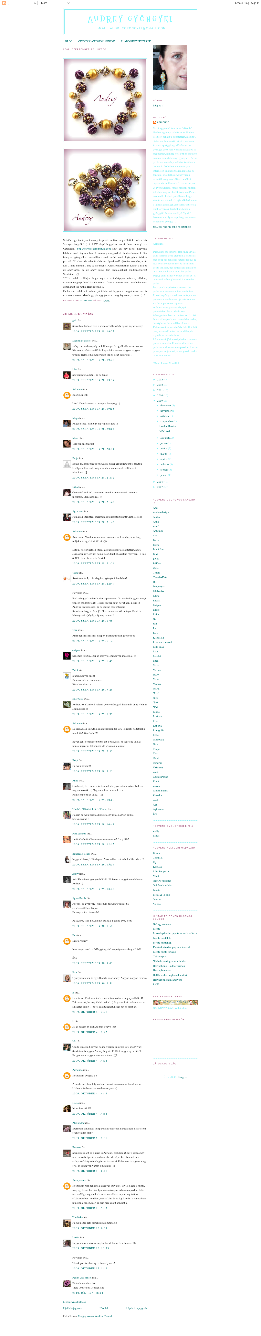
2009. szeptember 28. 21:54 (93, 563)
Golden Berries (167, 426)
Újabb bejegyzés (72, 1308)
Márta (156, 688)
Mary (156, 674)
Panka (156, 712)
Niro (155, 697)
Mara (75, 438)
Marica (157, 670)
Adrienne (77, 389)
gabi (74, 320)
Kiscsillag (158, 637)
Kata (155, 633)
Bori (155, 554)
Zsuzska (157, 795)
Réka (156, 735)
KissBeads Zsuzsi (162, 642)
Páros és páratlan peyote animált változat (175, 933)
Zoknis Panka (160, 776)
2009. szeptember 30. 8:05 (92, 963)
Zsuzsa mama (160, 790)
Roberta (76, 1147)
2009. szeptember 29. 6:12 (92, 641)
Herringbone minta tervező (167, 979)
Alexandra (78, 1123)
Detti (155, 582)
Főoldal (104, 1308)
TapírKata (158, 739)
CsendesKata (160, 577)
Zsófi (75, 670)
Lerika (76, 1237)
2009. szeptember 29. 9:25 (92, 771)
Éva (74, 935)
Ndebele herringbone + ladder (169, 961)
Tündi (156, 758)
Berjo (75, 458)
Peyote (156, 928)
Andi (155, 507)
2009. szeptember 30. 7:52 (92, 926)
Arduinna (158, 531)
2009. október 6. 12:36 (89, 1138)
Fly (155, 862)
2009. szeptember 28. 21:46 (93, 522)
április (164, 459)
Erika (156, 614)
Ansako (157, 526)
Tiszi (75, 573)
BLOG (68, 41)
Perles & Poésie (161, 894)
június (164, 448)
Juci (155, 628)
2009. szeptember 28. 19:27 (93, 331)
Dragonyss (159, 586)
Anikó (156, 517)
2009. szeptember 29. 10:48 (93, 824)
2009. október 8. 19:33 (89, 1208)
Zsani (156, 781)
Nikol (75, 487)
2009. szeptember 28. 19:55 (93, 408)
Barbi (156, 545)
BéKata (157, 563)
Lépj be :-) (158, 105)
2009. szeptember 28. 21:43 (93, 502)
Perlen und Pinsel (82, 1277)
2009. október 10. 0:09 (89, 1228)
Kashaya (157, 867)
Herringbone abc (162, 970)
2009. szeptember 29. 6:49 (92, 661)
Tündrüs (157, 763)
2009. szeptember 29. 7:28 (92, 689)
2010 (160, 395)
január (164, 475)
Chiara (156, 572)
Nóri (155, 707)
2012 (160, 385)
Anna (75, 780)
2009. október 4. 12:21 (89, 1012)
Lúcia (75, 1103)
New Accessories (162, 880)
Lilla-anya (158, 647)
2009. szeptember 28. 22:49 (93, 583)
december (166, 405)
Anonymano (79, 1180)
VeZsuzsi (158, 767)
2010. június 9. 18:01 (87, 1293)
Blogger (182, 1077)
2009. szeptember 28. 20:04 (93, 429)
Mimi (156, 876)
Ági (155, 804)
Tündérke (77, 1217)
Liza (74, 369)
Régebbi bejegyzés (136, 1308)
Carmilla (158, 857)
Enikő (156, 609)
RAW (156, 984)
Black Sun (158, 549)
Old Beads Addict (163, 885)
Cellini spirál (160, 956)
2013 (160, 379)
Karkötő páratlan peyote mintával (171, 947)
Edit (74, 972)
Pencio (156, 890)
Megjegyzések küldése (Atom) (95, 1316)
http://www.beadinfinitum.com (94, 248)
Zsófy (75, 873)
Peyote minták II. (162, 942)
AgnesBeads (79, 898)
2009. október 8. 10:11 (89, 1171)
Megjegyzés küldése (74, 1302)
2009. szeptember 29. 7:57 (92, 751)
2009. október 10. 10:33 (90, 1248)
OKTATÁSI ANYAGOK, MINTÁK (96, 41)
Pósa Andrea (79, 833)
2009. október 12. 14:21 (90, 1268)
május (164, 453)
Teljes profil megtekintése (172, 227)
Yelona (157, 904)
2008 (160, 481)
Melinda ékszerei (81, 340)
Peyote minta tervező (164, 952)
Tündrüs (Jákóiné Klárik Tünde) (89, 809)
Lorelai (157, 656)
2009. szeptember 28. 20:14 (93, 449)
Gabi (155, 619)
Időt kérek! (165, 431)
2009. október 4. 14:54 (89, 1113)
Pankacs (157, 716)
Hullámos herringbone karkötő (170, 975)
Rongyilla (158, 730)
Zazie (156, 772)
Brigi (75, 760)
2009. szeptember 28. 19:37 (93, 380)
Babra (156, 540)
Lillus (156, 835)
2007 (160, 487)
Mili (74, 1041)
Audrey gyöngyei (131, 19)
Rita (155, 721)
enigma (76, 650)
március (165, 464)
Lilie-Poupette (161, 871)
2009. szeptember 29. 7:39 (92, 714)
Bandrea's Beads (81, 853)
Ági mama (78, 511)
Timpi (156, 749)
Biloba (156, 853)
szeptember (167, 421)
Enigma (157, 605)
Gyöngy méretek (162, 924)
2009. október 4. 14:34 (89, 1060)
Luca (155, 660)
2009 (160, 400)
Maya (75, 418)
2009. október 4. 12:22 (89, 1032)
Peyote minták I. (162, 938)
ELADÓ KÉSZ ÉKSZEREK (136, 41)
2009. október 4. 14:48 (89, 1093)
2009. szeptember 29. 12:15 (93, 844)
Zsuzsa (156, 786)
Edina (156, 596)
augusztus (166, 438)
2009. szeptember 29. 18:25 (93, 889)
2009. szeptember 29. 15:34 (93, 864)
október (165, 416)
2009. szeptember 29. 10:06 (93, 800)
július (163, 443)
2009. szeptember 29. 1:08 (92, 620)
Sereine (157, 899)
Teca (74, 630)
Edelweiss (77, 699)
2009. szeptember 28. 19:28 (93, 360)
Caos (155, 568)
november (166, 410)
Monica (157, 684)
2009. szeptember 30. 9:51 (92, 983)
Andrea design (161, 512)
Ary (155, 535)
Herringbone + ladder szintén (169, 966)
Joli (155, 623)
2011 (160, 390)
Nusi (155, 702)
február (164, 469)
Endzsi (156, 600)
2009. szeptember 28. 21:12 (93, 477)
